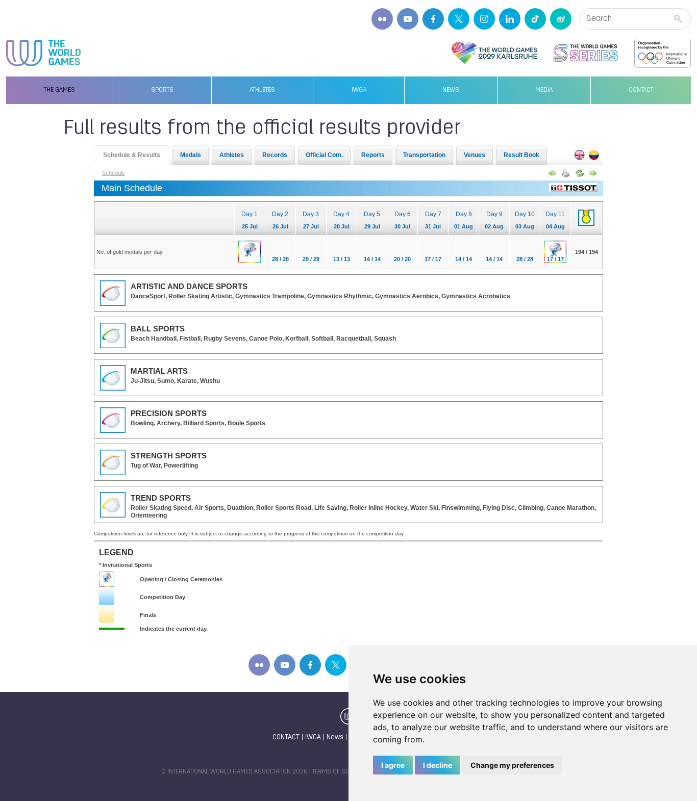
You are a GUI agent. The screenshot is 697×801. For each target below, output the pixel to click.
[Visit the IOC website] (662, 53)
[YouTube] (407, 19)
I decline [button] (437, 765)
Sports (162, 90)
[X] (458, 19)
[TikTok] (535, 19)
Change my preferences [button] (512, 765)
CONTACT (286, 737)
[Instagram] (484, 19)
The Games (59, 90)
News (450, 90)
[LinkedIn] (509, 19)
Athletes (262, 90)
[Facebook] (433, 19)
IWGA (359, 90)
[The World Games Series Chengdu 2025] (586, 53)
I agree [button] (393, 765)
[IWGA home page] (43, 53)
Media (544, 90)
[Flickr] (382, 19)
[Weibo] (560, 19)
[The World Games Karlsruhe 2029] (494, 53)
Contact (641, 90)
